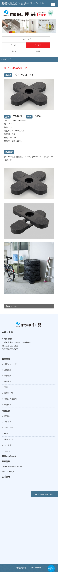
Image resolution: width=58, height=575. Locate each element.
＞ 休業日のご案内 (9, 399)
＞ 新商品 (6, 416)
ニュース (6, 451)
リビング (38, 45)
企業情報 (6, 359)
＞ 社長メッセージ (9, 364)
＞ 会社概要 (6, 376)
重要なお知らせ (9, 456)
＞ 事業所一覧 (7, 393)
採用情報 (6, 461)
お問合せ (6, 476)
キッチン (14, 45)
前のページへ (11, 306)
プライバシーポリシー (12, 466)
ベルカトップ (26, 39)
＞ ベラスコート (8, 428)
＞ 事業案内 (6, 381)
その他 (38, 51)
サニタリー (14, 51)
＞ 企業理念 (6, 370)
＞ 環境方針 (6, 405)
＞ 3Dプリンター (8, 439)
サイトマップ (8, 471)
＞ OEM (5, 433)
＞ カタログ (6, 445)
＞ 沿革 (5, 387)
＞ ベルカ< (6, 422)
